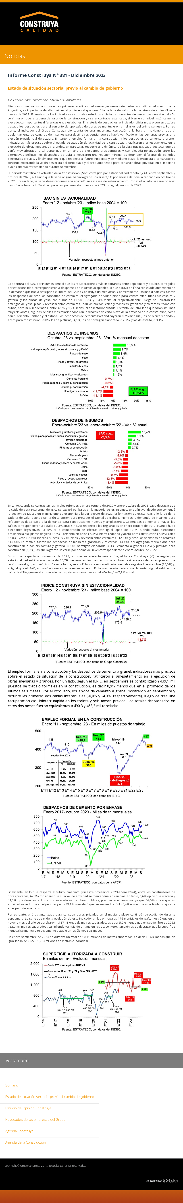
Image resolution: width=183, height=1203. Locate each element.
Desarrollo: (154, 1181)
